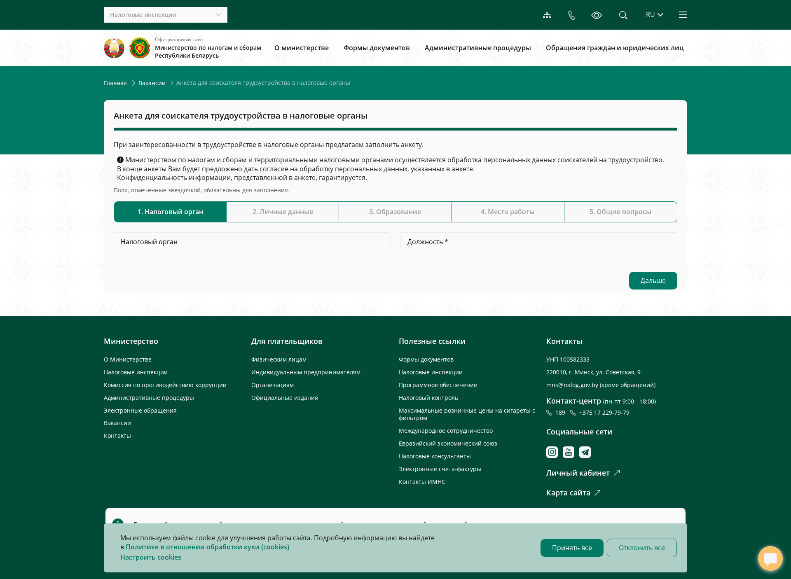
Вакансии (152, 83)
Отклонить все (642, 547)
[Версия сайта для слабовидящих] (596, 15)
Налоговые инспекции (136, 372)
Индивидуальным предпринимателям (305, 372)
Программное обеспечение (438, 385)
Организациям (272, 385)
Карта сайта (568, 492)
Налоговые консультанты (435, 456)
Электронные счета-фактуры (440, 469)
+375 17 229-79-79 (604, 412)
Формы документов (377, 47)
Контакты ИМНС (422, 482)
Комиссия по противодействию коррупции (165, 385)
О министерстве (301, 47)
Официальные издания (284, 398)
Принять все (572, 547)
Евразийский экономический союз (448, 443)
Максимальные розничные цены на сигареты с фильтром (467, 414)
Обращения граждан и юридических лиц (615, 47)
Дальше (653, 280)
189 (562, 412)
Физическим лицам (279, 359)
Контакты (117, 435)
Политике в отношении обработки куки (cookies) (207, 546)
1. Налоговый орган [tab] (170, 211)
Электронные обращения (140, 410)
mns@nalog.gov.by (573, 385)
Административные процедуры (478, 47)
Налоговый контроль (428, 398)
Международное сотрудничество (446, 430)
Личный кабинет (578, 473)
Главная (115, 83)
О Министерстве (128, 359)
